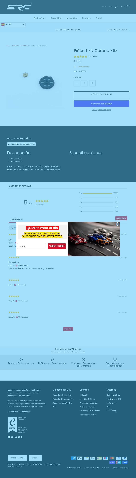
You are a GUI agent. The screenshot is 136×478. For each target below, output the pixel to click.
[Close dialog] (117, 224)
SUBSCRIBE (56, 246)
